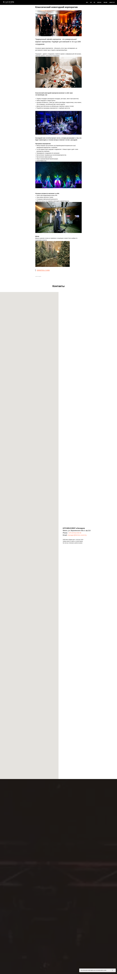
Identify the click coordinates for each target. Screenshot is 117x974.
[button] (43, 270)
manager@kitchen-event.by (77, 535)
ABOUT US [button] (112, 2)
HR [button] (91, 2)
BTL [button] (87, 2)
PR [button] (94, 2)
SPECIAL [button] (99, 2)
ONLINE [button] (105, 2)
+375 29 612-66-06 (74, 533)
